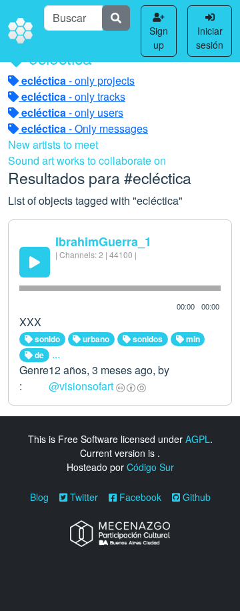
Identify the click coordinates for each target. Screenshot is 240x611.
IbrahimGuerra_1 (103, 241)
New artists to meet (53, 144)
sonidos (147, 339)
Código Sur (150, 467)
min (192, 339)
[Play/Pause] (34, 262)
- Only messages (84, 128)
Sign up (158, 37)
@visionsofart (81, 386)
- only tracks (73, 96)
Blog (39, 497)
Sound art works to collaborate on (87, 160)
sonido (46, 339)
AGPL (197, 439)
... (56, 354)
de (38, 355)
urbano (95, 339)
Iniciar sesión (209, 37)
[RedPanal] (20, 31)
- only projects (78, 80)
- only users (72, 112)
